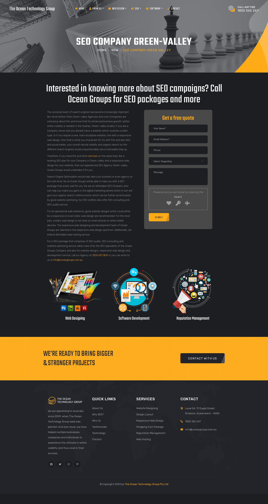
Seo (137, 9)
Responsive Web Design (150, 420)
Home (81, 9)
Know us (97, 9)
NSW (114, 50)
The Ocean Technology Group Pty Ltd (146, 484)
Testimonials (99, 426)
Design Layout (144, 414)
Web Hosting (143, 439)
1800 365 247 (193, 421)
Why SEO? (98, 414)
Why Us (96, 420)
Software (155, 9)
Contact (175, 9)
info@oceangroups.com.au (68, 259)
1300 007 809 (100, 255)
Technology (99, 433)
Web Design (118, 9)
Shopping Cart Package (150, 426)
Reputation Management (150, 433)
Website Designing (147, 408)
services (93, 156)
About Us (97, 408)
